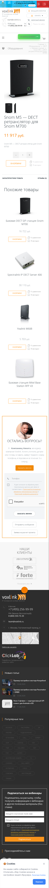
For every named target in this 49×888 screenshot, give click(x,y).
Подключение (26, 733)
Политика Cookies (39, 875)
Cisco (25, 768)
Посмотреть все (23, 584)
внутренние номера (14, 758)
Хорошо (39, 882)
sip (39, 727)
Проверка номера (27, 37)
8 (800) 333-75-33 (16, 616)
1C (31, 758)
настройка (25, 727)
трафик (8, 778)
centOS (20, 743)
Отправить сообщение (24, 524)
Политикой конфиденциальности (26, 494)
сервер (37, 738)
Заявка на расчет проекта (24, 532)
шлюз (19, 753)
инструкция (26, 773)
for (7, 753)
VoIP (7, 743)
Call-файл (25, 763)
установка (10, 738)
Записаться (32, 5)
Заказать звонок (24, 468)
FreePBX (9, 733)
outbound (10, 768)
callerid (21, 748)
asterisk (9, 727)
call (24, 738)
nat (34, 748)
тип (33, 743)
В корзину (16, 163)
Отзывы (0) (42, 178)
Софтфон (9, 773)
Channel (9, 763)
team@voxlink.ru (14, 19)
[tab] (12, 177)
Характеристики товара (12, 178)
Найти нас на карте (9, 647)
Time (7, 748)
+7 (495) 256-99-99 (15, 25)
